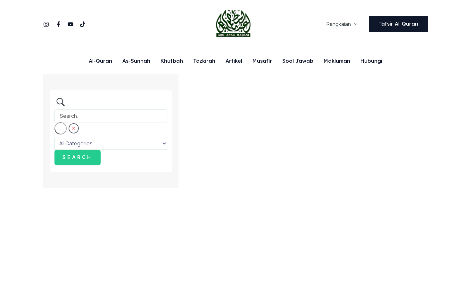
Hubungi (371, 61)
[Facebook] (58, 24)
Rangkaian (338, 24)
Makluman (337, 61)
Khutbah (172, 61)
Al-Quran (100, 61)
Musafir (262, 61)
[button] (354, 24)
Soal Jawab (297, 61)
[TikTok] (83, 24)
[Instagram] (46, 24)
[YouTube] (70, 24)
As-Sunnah (136, 61)
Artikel (234, 61)
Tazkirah (204, 61)
